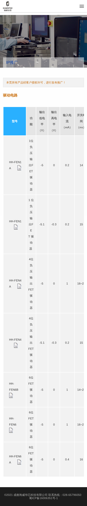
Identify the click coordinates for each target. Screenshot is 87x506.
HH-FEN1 (15, 221)
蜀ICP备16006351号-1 (43, 498)
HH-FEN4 (15, 339)
